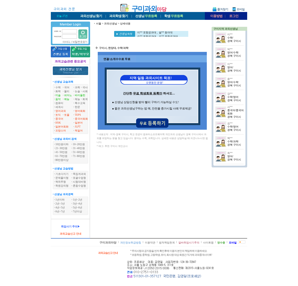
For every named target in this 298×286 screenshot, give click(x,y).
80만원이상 (62, 160)
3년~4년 (77, 203)
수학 (58, 87)
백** (230, 138)
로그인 (233, 16)
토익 (58, 114)
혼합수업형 (79, 185)
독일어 (79, 130)
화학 (58, 91)
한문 (77, 107)
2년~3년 (60, 203)
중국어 (59, 118)
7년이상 (77, 211)
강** (230, 93)
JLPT (77, 126)
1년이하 (60, 199)
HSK (58, 122)
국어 (66, 87)
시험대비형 (79, 181)
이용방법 (216, 16)
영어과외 (60, 110)
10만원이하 (62, 144)
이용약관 (150, 242)
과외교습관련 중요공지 (70, 61)
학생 (173, 16)
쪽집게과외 (79, 173)
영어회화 (80, 110)
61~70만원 (61, 156)
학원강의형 (62, 185)
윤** (230, 78)
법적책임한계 (167, 242)
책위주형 (60, 181)
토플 (66, 114)
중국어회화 (81, 118)
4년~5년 (60, 207)
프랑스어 (60, 130)
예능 (66, 99)
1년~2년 (77, 199)
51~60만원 (79, 152)
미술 (58, 95)
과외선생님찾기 (91, 16)
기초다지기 (62, 173)
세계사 (59, 107)
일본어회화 (62, 126)
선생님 (146, 16)
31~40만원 (79, 148)
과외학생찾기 (118, 16)
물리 (66, 91)
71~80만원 (79, 156)
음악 (58, 99)
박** (230, 49)
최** (230, 153)
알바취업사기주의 (188, 242)
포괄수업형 (79, 177)
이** (230, 34)
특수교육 (80, 103)
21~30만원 (61, 148)
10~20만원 (79, 144)
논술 (77, 91)
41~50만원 (61, 152)
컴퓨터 (59, 103)
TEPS (78, 114)
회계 (85, 99)
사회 (85, 91)
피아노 (68, 95)
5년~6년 (77, 207)
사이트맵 (208, 242)
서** (230, 107)
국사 (85, 87)
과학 (77, 87)
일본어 (79, 122)
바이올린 (80, 95)
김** (230, 123)
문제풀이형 (62, 177)
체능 (77, 99)
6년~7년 (60, 211)
